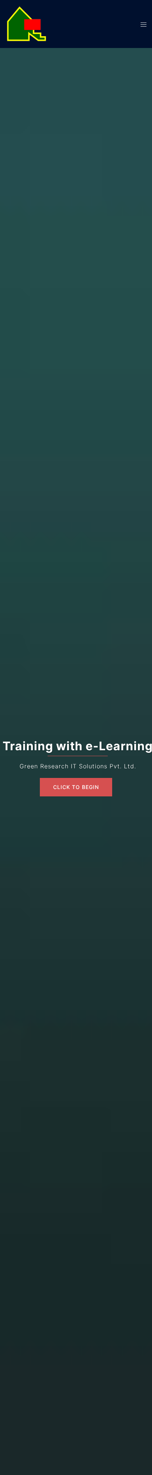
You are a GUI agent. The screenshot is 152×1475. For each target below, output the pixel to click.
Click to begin (76, 787)
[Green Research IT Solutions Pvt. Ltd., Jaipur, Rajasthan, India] (26, 23)
